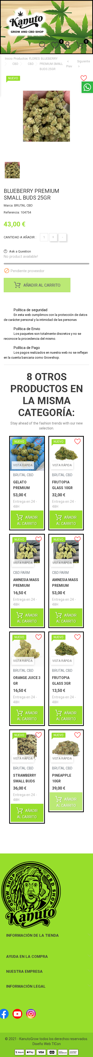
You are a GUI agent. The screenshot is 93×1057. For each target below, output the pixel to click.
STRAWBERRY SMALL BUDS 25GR (24, 781)
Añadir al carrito (41, 285)
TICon (56, 1044)
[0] (55, 48)
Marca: (8, 205)
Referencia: (12, 212)
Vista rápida (22, 465)
